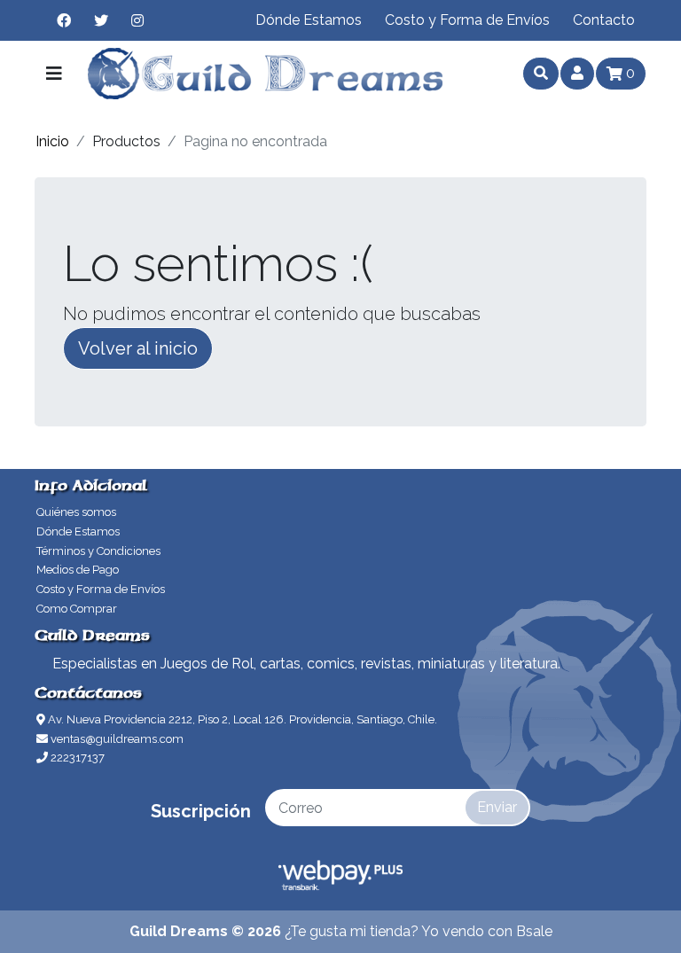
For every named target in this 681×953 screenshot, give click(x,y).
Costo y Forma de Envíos (467, 20)
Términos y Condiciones (98, 551)
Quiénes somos (76, 512)
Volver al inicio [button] (138, 348)
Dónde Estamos (308, 20)
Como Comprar (76, 608)
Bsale (534, 931)
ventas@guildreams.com (116, 739)
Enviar (497, 807)
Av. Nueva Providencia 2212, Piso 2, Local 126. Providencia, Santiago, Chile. (241, 719)
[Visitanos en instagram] (137, 20)
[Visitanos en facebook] (63, 20)
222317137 (76, 757)
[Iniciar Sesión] (577, 73)
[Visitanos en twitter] (101, 20)
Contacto (604, 20)
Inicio (52, 141)
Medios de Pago (77, 569)
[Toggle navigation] (54, 73)
